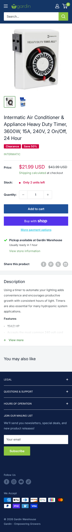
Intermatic (12, 154)
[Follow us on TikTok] (28, 481)
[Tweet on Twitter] (58, 264)
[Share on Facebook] (43, 264)
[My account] (57, 6)
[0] (65, 6)
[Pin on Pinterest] (51, 264)
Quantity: (10, 194)
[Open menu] (6, 6)
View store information (24, 251)
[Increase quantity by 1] (48, 195)
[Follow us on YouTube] (21, 481)
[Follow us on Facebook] (6, 481)
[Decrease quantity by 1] (23, 195)
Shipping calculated (32, 173)
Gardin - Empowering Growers (22, 523)
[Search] (63, 16)
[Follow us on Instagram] (14, 481)
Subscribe (17, 451)
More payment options (36, 230)
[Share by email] (65, 264)
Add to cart (36, 209)
